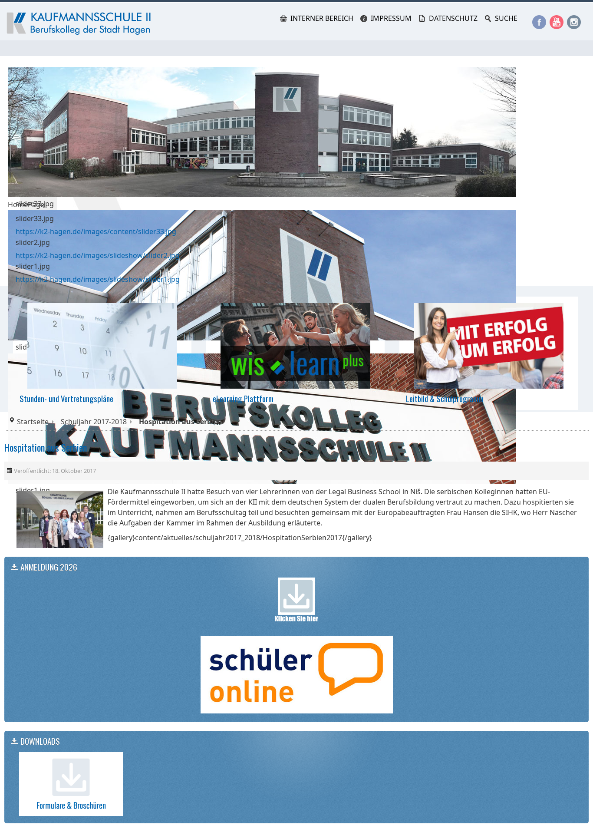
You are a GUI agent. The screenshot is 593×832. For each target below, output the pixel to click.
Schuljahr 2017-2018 (94, 421)
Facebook (539, 22)
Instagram (574, 22)
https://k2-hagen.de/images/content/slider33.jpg (96, 231)
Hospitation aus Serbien (45, 447)
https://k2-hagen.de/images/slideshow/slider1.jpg (98, 279)
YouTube (556, 22)
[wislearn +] (295, 345)
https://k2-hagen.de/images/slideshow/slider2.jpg (98, 255)
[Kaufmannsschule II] (80, 23)
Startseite (33, 421)
